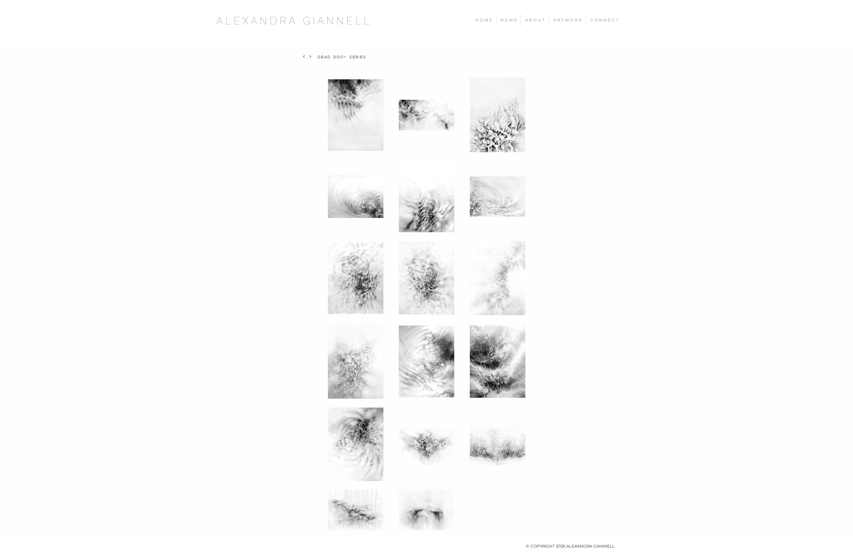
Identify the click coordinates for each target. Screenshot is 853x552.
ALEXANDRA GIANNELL (294, 20)
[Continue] (303, 56)
